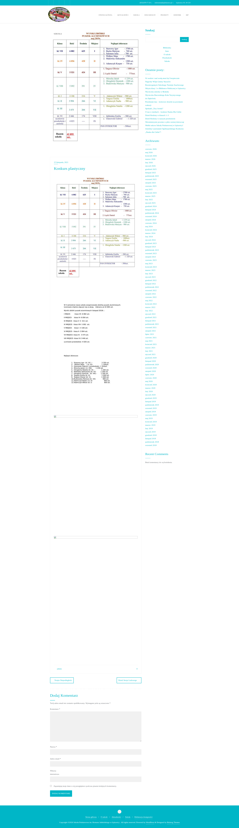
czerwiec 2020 (151, 378)
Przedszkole (167, 58)
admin (59, 669)
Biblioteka (167, 48)
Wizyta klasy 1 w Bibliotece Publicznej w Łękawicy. (165, 88)
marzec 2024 (150, 233)
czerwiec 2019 (151, 415)
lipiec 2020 (149, 375)
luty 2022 (149, 311)
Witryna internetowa (54, 772)
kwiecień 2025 (151, 193)
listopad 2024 (150, 210)
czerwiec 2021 (151, 338)
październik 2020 (152, 365)
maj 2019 (149, 418)
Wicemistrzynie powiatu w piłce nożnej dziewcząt (164, 122)
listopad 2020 (150, 361)
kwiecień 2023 (151, 267)
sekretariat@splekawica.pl (163, 3)
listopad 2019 (150, 402)
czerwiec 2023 (151, 260)
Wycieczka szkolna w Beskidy (157, 92)
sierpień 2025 (150, 183)
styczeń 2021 (150, 354)
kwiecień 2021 (151, 344)
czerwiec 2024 (151, 223)
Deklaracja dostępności (143, 817)
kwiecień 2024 (151, 230)
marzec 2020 (150, 388)
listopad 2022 (150, 284)
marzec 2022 (150, 307)
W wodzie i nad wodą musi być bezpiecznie (162, 78)
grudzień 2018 (151, 435)
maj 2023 (149, 264)
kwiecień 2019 (151, 422)
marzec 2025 (150, 196)
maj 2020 (149, 381)
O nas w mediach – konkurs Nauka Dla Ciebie (163, 112)
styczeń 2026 (150, 166)
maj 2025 (149, 189)
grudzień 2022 (151, 280)
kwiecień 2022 (151, 304)
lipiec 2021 (149, 334)
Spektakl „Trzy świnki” (154, 109)
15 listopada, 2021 (61, 162)
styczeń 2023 (150, 277)
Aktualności (116, 817)
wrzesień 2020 (151, 368)
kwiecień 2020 (151, 385)
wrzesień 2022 (151, 290)
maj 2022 (149, 301)
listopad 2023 (150, 247)
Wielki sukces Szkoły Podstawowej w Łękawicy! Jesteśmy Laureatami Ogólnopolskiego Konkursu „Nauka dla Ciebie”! (164, 128)
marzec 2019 (150, 425)
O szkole (167, 54)
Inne (167, 51)
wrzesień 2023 (151, 253)
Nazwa (53, 747)
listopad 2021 (150, 321)
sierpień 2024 (150, 220)
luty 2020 (149, 391)
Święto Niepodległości (63, 680)
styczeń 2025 (150, 203)
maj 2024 (149, 227)
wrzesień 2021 (151, 327)
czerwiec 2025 (151, 186)
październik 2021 (152, 324)
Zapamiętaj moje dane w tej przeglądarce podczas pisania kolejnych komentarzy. (85, 786)
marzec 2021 (150, 348)
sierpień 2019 (150, 412)
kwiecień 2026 (151, 156)
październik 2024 (152, 213)
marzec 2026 (150, 159)
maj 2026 (149, 152)
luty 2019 (149, 428)
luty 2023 (149, 274)
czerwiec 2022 (151, 297)
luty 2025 (149, 200)
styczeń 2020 (150, 395)
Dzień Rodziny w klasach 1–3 (157, 115)
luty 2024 (149, 237)
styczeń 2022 (150, 314)
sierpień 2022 (150, 294)
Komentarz (55, 709)
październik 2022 (152, 287)
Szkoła (167, 61)
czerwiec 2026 (151, 149)
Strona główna (91, 817)
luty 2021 (149, 351)
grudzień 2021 (151, 317)
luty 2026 (149, 163)
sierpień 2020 (150, 371)
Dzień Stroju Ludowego (127, 680)
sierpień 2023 (150, 257)
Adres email (55, 759)
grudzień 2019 (151, 398)
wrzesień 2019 (151, 408)
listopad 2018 (150, 439)
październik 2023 (152, 250)
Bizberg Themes (173, 822)
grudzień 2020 (151, 358)
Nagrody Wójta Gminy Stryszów (158, 82)
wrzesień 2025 (151, 179)
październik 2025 (152, 176)
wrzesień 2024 (151, 216)
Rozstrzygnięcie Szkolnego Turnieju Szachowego (164, 85)
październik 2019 (152, 405)
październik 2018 (152, 442)
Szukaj (149, 30)
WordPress (150, 822)
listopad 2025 (150, 173)
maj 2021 (149, 341)
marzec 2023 (150, 270)
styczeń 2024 (150, 240)
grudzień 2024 (151, 206)
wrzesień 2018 (151, 445)
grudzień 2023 (151, 243)
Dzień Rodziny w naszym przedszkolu (160, 119)
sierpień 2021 (150, 331)
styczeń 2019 (150, 432)
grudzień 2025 (151, 169)
